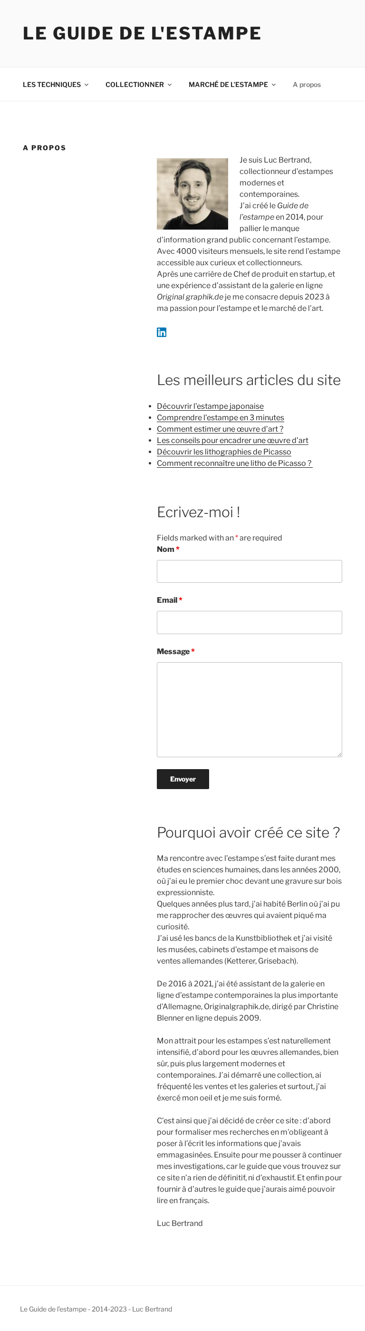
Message (176, 651)
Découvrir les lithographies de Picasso (224, 451)
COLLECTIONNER (135, 84)
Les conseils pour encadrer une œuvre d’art (232, 440)
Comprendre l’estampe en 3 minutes (220, 417)
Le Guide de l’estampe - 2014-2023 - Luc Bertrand (96, 1309)
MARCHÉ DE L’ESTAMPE (228, 84)
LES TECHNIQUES (52, 84)
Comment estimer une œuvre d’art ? (220, 429)
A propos (307, 84)
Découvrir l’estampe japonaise (210, 406)
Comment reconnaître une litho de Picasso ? (235, 463)
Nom (168, 549)
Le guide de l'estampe (142, 33)
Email (169, 600)
